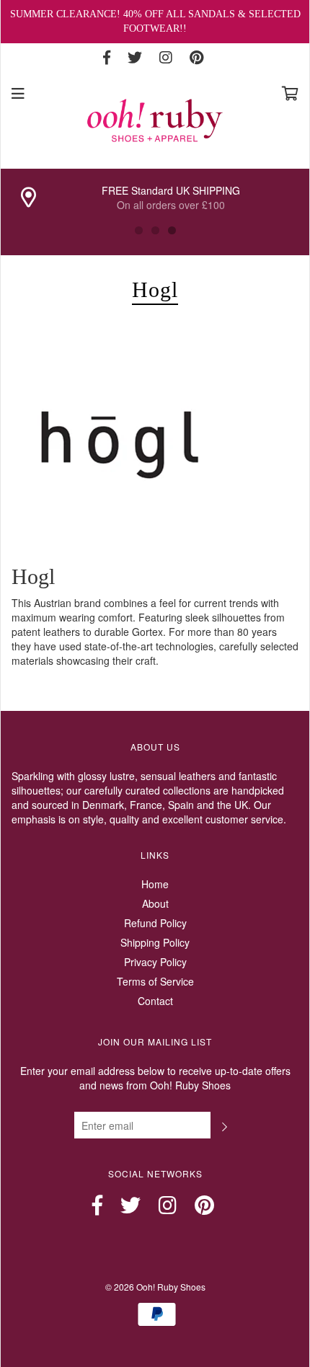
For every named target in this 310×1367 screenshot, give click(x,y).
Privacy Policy (155, 962)
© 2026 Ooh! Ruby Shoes (155, 1286)
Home (155, 884)
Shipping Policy (155, 942)
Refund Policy (155, 923)
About (155, 903)
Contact (155, 1001)
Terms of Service (155, 981)
